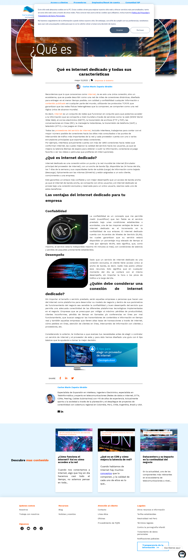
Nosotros (23, 510)
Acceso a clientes (59, 2)
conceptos (106, 473)
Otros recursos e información (151, 510)
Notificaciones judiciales (148, 539)
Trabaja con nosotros (29, 514)
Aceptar (119, 30)
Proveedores (80, 2)
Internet (92, 94)
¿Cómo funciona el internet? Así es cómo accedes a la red (71, 459)
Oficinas (101, 518)
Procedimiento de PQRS (109, 523)
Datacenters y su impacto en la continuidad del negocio (158, 459)
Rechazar (140, 30)
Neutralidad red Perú (147, 518)
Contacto (102, 510)
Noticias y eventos (67, 514)
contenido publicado (55, 103)
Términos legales (145, 523)
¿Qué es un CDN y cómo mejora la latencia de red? (116, 458)
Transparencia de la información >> (152, 546)
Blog (61, 510)
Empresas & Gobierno (104, 80)
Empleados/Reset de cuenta (106, 2)
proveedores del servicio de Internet (73, 130)
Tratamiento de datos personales (147, 533)
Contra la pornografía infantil (151, 527)
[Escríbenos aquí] (182, 554)
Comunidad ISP (132, 2)
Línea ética (103, 514)
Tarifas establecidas (146, 514)
